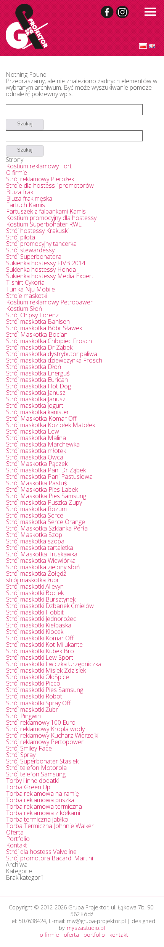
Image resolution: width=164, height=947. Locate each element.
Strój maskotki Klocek (34, 631)
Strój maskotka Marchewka (43, 444)
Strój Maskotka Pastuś (36, 483)
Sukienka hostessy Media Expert (49, 276)
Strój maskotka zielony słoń (43, 567)
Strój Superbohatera (33, 256)
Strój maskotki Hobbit (35, 612)
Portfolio (18, 839)
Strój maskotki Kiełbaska (38, 625)
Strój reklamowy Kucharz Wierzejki (52, 735)
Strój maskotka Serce (34, 515)
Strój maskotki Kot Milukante (44, 644)
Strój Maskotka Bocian (37, 334)
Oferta (15, 832)
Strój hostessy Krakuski (37, 230)
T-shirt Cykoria (25, 282)
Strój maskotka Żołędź (36, 573)
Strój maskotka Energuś (37, 373)
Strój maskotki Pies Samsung (44, 690)
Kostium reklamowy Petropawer (49, 302)
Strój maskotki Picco (33, 683)
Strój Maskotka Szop (34, 535)
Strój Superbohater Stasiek (42, 761)
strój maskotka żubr (32, 580)
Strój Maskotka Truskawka (41, 554)
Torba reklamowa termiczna (44, 806)
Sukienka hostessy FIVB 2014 (45, 263)
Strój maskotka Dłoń (33, 367)
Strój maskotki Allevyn (35, 586)
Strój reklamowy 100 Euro (41, 722)
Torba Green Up (28, 787)
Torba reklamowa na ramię (42, 793)
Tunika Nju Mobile (30, 289)
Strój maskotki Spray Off (38, 703)
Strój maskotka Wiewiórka (41, 560)
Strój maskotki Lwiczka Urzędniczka (53, 664)
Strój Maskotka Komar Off (41, 418)
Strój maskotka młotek (36, 451)
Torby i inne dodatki (32, 780)
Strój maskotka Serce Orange (45, 522)
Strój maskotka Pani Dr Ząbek (46, 470)
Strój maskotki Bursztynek (41, 599)
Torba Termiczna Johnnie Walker (50, 826)
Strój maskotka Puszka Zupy (44, 502)
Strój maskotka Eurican (37, 379)
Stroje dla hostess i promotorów (50, 185)
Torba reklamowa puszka (40, 800)
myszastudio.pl (86, 927)
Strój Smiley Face (29, 748)
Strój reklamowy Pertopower (45, 742)
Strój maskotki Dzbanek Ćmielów (50, 606)
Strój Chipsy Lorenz (32, 315)
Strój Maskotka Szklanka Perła (47, 528)
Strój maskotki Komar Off (40, 638)
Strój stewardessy (30, 250)
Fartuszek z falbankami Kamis (46, 211)
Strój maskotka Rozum (36, 509)
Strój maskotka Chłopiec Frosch (49, 341)
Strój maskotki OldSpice (37, 677)
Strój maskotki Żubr (32, 709)
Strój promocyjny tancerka (41, 243)
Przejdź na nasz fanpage (107, 12)
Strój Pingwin (23, 716)
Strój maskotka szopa (35, 541)
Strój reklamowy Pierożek (40, 179)
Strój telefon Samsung (36, 774)
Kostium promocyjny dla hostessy (51, 218)
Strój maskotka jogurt (34, 405)
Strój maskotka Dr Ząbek (39, 347)
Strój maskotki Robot (34, 696)
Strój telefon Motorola (36, 767)
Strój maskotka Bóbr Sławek (44, 328)
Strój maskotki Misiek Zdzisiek (46, 670)
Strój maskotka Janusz (36, 392)
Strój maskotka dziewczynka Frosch (54, 360)
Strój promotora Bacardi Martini (49, 858)
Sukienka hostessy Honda (41, 269)
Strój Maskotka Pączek (37, 463)
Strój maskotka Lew (32, 431)
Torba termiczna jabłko (37, 819)
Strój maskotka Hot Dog (38, 386)
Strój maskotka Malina (36, 438)
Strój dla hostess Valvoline (41, 851)
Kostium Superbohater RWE (44, 224)
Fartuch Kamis (25, 205)
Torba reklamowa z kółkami (43, 813)
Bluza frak (19, 192)
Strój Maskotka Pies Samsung (46, 496)
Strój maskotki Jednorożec (41, 618)
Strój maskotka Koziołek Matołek (50, 425)
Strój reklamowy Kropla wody (45, 729)
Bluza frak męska (29, 198)
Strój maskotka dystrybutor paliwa (51, 354)
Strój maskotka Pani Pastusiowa (49, 476)
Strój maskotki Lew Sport (39, 657)
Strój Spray (20, 755)
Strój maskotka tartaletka (39, 547)
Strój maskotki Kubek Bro (40, 651)
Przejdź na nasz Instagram (123, 12)
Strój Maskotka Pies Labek (42, 489)
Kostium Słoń (24, 308)
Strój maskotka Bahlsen (38, 321)
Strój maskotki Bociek (35, 593)
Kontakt (16, 845)
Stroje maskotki (26, 295)
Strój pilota (20, 237)
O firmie (16, 172)
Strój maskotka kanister (37, 412)
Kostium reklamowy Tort (39, 166)
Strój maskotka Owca (34, 457)
